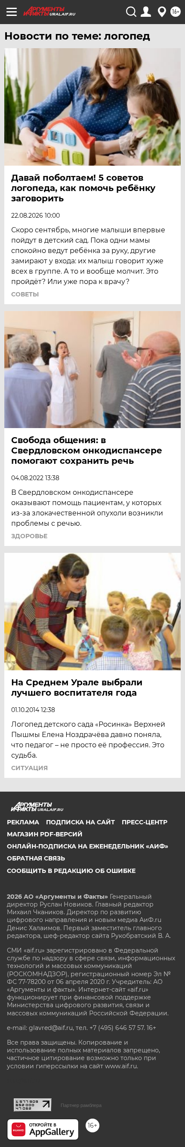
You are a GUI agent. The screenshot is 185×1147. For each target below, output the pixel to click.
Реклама (23, 822)
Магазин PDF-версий (45, 834)
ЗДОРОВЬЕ (29, 536)
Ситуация (29, 768)
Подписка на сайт (80, 822)
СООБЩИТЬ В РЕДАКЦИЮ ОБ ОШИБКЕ (71, 871)
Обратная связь (36, 858)
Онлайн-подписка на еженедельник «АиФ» (87, 846)
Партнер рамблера (81, 1105)
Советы (25, 294)
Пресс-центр (144, 822)
